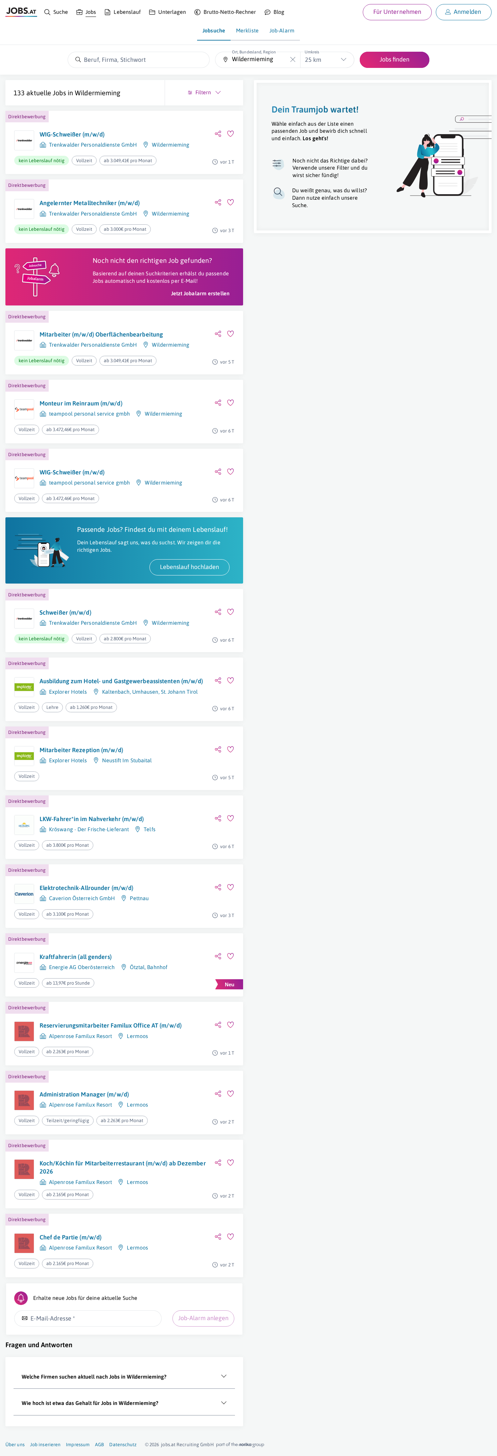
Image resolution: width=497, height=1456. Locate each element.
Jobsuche (214, 30)
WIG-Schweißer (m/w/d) (72, 134)
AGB (99, 1444)
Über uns (15, 1444)
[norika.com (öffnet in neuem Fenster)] (240, 1444)
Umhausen (145, 692)
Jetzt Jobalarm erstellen (200, 293)
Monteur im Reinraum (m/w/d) (81, 403)
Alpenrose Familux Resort (80, 1036)
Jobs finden (394, 59)
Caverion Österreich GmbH (82, 898)
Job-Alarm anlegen (203, 1318)
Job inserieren (45, 1444)
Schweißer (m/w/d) (65, 612)
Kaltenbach (116, 692)
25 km (313, 59)
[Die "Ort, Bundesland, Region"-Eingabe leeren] (292, 59)
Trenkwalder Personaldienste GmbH (93, 145)
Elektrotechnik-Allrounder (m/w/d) (86, 887)
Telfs (150, 829)
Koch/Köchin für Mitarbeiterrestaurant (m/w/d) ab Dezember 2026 (123, 1167)
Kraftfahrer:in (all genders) (76, 956)
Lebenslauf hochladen (189, 566)
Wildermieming (97, 93)
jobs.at (168, 1444)
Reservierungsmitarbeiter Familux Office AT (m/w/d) (111, 1025)
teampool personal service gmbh (89, 414)
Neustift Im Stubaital (127, 760)
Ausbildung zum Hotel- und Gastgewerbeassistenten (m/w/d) (121, 681)
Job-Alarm (281, 30)
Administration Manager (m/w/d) (84, 1094)
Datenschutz (123, 1444)
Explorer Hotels (68, 692)
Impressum (78, 1444)
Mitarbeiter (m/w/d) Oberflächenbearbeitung (101, 334)
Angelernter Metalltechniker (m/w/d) (90, 202)
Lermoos (137, 1036)
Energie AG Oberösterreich (82, 967)
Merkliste (247, 30)
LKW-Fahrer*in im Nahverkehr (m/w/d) (92, 818)
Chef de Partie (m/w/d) (70, 1237)
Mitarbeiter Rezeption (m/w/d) (81, 750)
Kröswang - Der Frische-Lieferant (89, 829)
